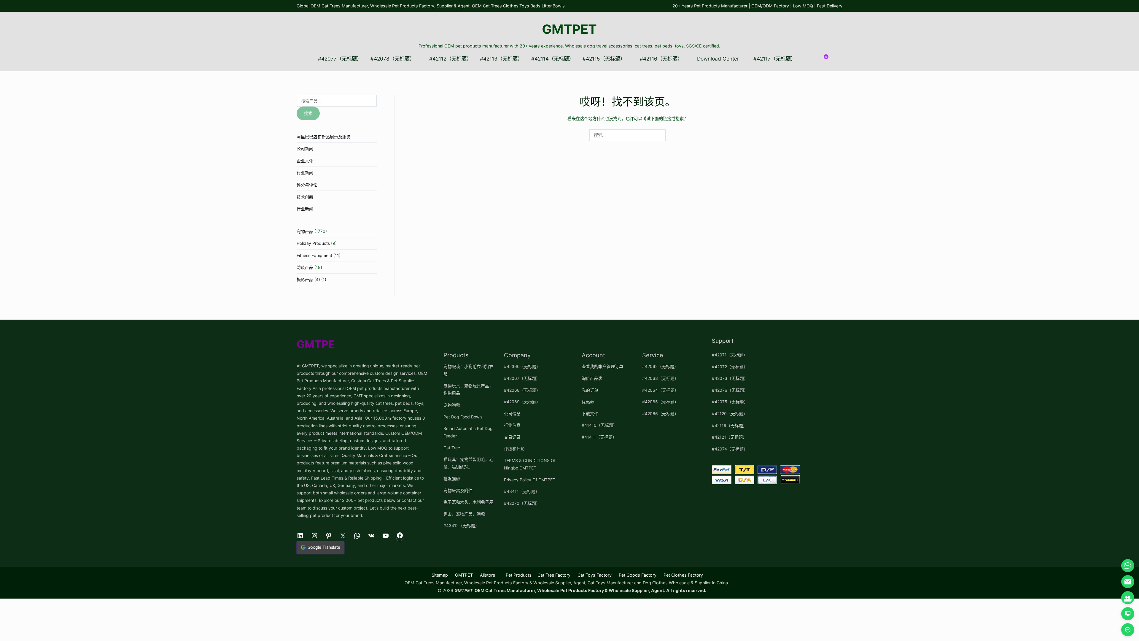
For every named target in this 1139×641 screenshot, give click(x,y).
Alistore (487, 574)
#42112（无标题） (450, 58)
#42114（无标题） (552, 58)
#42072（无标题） (730, 366)
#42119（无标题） (729, 425)
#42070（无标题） (522, 503)
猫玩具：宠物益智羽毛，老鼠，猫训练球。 (468, 463)
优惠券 (588, 401)
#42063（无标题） (660, 378)
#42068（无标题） (522, 390)
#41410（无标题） (599, 425)
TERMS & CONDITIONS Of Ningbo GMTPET (530, 464)
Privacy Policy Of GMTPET (529, 479)
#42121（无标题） (729, 437)
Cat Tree (451, 447)
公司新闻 (305, 148)
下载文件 (590, 413)
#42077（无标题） (340, 58)
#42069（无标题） (522, 401)
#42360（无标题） (522, 366)
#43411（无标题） (522, 491)
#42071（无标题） (729, 354)
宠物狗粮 (451, 404)
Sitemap (440, 574)
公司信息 (512, 413)
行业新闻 (305, 172)
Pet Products (519, 574)
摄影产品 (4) (308, 279)
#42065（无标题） (660, 401)
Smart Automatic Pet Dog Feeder (468, 432)
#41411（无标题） (599, 437)
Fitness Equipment (314, 255)
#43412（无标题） (461, 525)
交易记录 (512, 437)
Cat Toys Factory (595, 574)
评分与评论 (307, 184)
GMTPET (569, 29)
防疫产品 (305, 267)
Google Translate (324, 547)
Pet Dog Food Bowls (462, 416)
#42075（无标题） (730, 401)
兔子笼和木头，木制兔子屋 (468, 501)
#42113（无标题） (501, 58)
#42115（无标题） (604, 58)
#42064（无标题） (660, 390)
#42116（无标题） (661, 58)
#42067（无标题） (522, 378)
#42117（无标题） (774, 58)
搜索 (308, 113)
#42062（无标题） (660, 366)
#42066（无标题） (660, 413)
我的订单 (590, 390)
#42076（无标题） (730, 390)
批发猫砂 (451, 478)
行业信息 (512, 425)
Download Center (718, 58)
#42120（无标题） (729, 413)
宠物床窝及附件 (458, 490)
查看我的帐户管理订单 (602, 366)
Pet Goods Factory (637, 574)
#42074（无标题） (730, 448)
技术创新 (305, 196)
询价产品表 (592, 378)
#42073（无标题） (730, 378)
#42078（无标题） (392, 58)
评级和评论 (514, 448)
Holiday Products (313, 243)
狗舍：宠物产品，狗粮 (464, 513)
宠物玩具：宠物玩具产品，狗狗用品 (468, 389)
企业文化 (305, 160)
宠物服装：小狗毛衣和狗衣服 (468, 370)
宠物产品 (305, 231)
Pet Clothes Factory (683, 574)
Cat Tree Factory (553, 574)
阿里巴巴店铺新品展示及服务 (324, 136)
